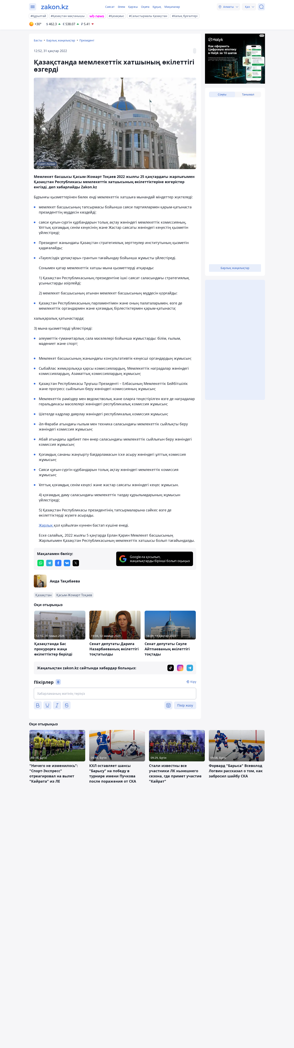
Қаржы (133, 7)
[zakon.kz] (54, 6)
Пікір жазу (185, 705)
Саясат (110, 7)
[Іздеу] (261, 6)
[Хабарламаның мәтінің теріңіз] (115, 693)
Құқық (157, 7)
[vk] (67, 563)
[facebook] (58, 563)
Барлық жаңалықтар (60, 40)
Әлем (121, 7)
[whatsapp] (40, 563)
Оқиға (145, 7)
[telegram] (49, 563)
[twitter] (75, 563)
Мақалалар (172, 7)
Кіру (193, 682)
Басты (38, 40)
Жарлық (46, 525)
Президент (86, 40)
